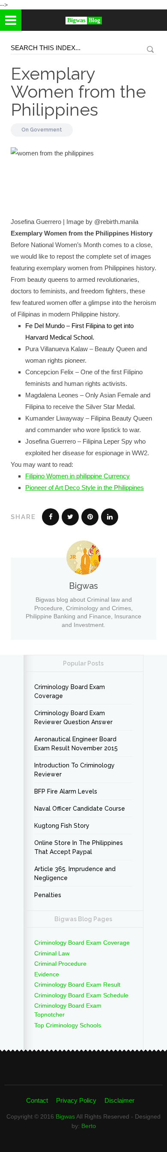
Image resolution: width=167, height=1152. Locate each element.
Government (46, 130)
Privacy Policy (76, 1100)
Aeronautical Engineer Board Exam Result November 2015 (76, 744)
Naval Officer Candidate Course (79, 808)
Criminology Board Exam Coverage (69, 691)
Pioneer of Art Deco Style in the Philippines (84, 487)
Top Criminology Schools (67, 1025)
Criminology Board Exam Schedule (81, 995)
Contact (37, 1100)
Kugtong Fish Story (61, 825)
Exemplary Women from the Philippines (78, 91)
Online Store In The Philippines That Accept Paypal (78, 847)
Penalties (47, 895)
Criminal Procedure (60, 963)
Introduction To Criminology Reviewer (74, 770)
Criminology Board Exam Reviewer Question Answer (73, 717)
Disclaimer (119, 1100)
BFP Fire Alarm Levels (65, 791)
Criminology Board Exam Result (77, 984)
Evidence (46, 974)
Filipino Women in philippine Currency (77, 476)
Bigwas (65, 1116)
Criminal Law (51, 953)
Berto (88, 1125)
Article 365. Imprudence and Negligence (75, 873)
